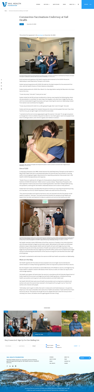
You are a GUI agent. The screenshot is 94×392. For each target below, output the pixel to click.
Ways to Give (56, 4)
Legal (66, 390)
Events (58, 345)
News (64, 4)
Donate (82, 358)
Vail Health (52, 363)
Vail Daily (40, 35)
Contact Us (67, 361)
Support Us (59, 347)
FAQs (65, 359)
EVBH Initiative (50, 347)
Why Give (46, 4)
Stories (38, 4)
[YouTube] (13, 366)
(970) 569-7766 (65, 388)
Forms (66, 363)
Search (78, 5)
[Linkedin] (10, 366)
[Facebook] (7, 366)
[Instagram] (16, 366)
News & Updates (50, 345)
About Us (71, 4)
